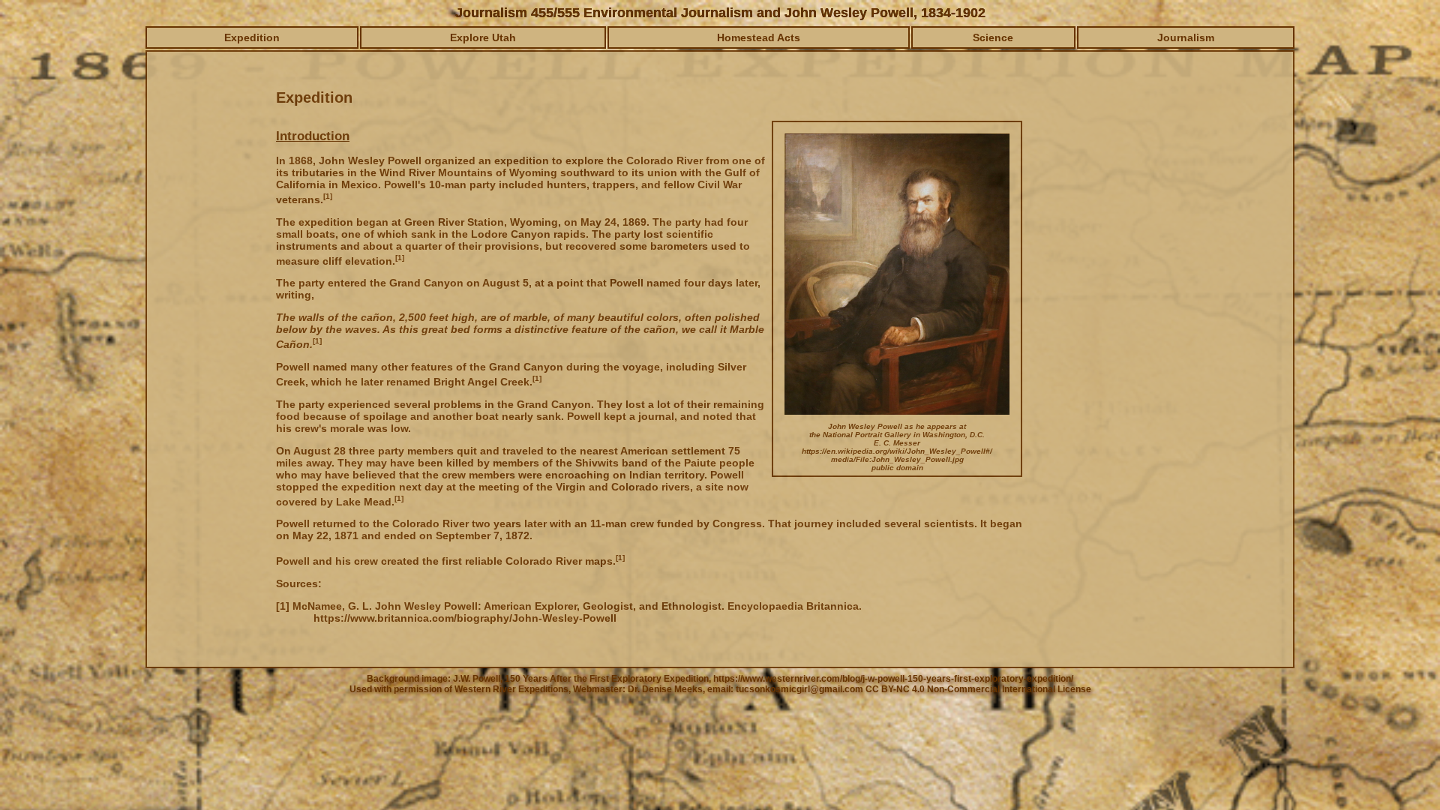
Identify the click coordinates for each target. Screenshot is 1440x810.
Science (993, 38)
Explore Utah (483, 38)
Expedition (252, 38)
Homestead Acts (758, 38)
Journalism (1185, 38)
